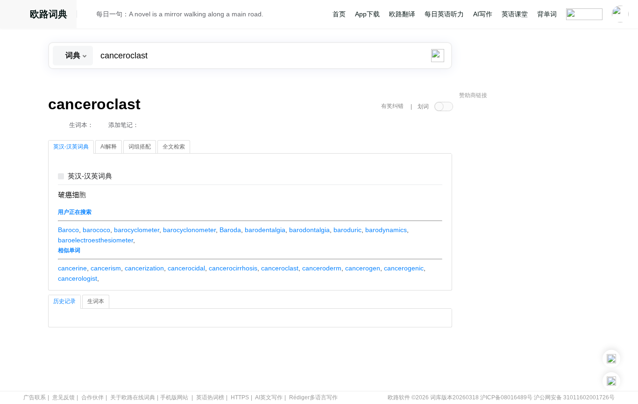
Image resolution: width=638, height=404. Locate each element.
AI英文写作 (269, 397)
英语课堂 (515, 14)
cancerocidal (186, 268)
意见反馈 (63, 397)
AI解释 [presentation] (108, 146)
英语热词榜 (210, 397)
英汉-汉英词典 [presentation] (71, 146)
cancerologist (77, 278)
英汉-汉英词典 (90, 176)
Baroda (230, 230)
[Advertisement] (529, 245)
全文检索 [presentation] (174, 146)
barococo (96, 230)
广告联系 (34, 397)
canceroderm (321, 268)
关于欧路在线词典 (132, 397)
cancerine (72, 268)
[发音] (89, 15)
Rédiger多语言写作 (313, 397)
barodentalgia (265, 230)
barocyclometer (136, 230)
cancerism (106, 268)
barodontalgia (309, 230)
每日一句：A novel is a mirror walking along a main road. (179, 14)
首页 (339, 14)
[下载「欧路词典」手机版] (611, 359)
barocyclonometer (189, 230)
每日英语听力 (444, 14)
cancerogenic (404, 268)
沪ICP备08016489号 (506, 397)
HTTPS (240, 397)
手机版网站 (174, 397)
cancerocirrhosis (233, 268)
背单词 (547, 14)
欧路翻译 (402, 14)
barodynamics (386, 230)
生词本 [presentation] (95, 301)
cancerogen (362, 268)
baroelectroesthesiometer (95, 240)
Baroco (68, 230)
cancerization (144, 268)
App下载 (367, 14)
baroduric (347, 230)
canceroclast (279, 268)
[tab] (71, 147)
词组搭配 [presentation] (139, 146)
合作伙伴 (92, 397)
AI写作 (482, 14)
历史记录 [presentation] (64, 301)
